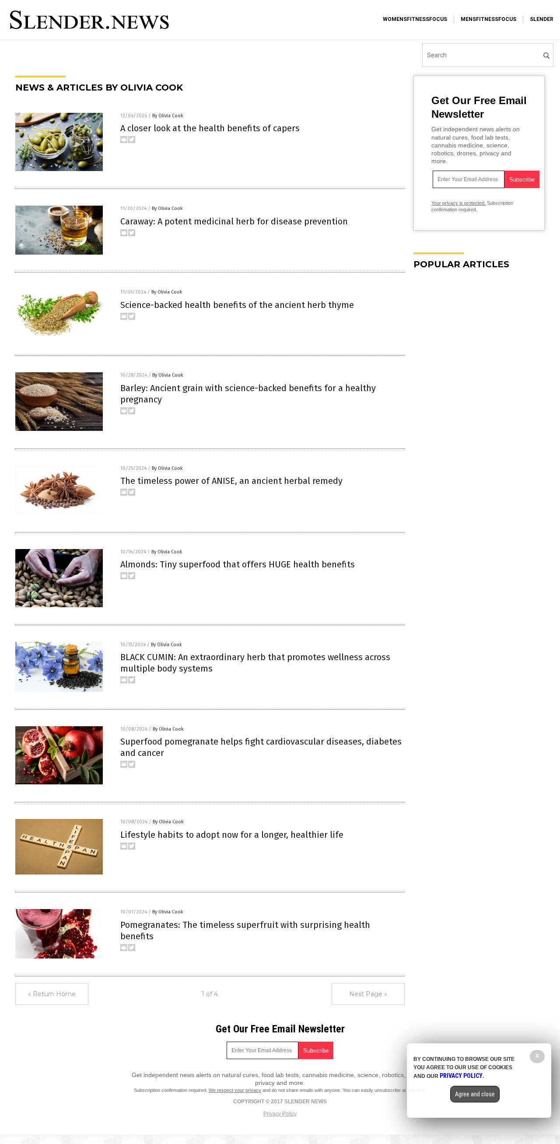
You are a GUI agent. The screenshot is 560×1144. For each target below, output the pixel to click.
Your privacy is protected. (458, 203)
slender (541, 19)
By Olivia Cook (167, 116)
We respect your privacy (235, 1090)
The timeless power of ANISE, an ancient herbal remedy (231, 481)
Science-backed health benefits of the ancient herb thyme (237, 305)
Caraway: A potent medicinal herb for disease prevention (234, 221)
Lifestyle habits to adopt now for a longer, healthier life (231, 834)
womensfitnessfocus (415, 19)
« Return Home (52, 994)
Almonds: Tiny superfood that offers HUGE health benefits (237, 564)
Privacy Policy (280, 1114)
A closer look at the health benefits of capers (210, 128)
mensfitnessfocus (488, 19)
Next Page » (368, 994)
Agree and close (475, 1094)
